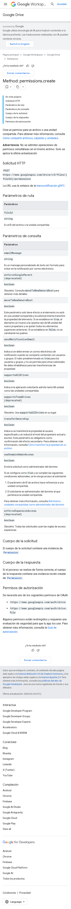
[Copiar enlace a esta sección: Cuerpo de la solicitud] (40, 541)
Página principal (11, 54)
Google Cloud (10, 818)
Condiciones (9, 892)
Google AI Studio (12, 807)
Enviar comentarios (18, 73)
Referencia (12, 59)
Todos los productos (14, 878)
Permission (10, 552)
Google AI (8, 873)
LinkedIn (7, 764)
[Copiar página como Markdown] (18, 87)
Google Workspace (33, 54)
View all (7, 829)
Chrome (7, 796)
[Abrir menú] (5, 4)
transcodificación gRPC (51, 185)
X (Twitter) (8, 770)
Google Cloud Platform (15, 867)
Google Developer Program (17, 710)
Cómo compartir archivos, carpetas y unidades (30, 138)
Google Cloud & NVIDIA (15, 732)
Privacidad (25, 892)
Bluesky (7, 753)
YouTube (8, 775)
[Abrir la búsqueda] (52, 4)
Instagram (8, 759)
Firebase (7, 801)
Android (7, 790)
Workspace (39, 4)
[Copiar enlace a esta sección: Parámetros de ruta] (37, 196)
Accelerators (10, 727)
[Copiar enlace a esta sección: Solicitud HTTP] (28, 163)
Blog (5, 747)
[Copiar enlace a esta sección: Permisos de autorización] (46, 588)
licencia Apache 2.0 (51, 677)
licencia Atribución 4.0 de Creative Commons (40, 674)
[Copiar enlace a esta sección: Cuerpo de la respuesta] (43, 563)
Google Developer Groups (16, 716)
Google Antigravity (13, 812)
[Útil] (27, 65)
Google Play (9, 823)
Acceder (62, 4)
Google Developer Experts (17, 721)
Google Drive (13, 15)
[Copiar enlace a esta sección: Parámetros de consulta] (44, 236)
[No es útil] (32, 65)
